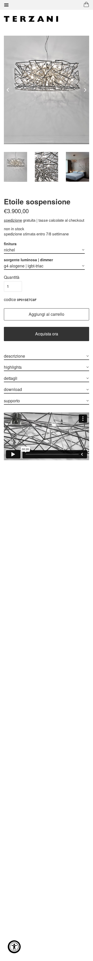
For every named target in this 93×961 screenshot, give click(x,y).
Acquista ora (46, 334)
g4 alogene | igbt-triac (23, 266)
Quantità (11, 277)
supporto (12, 401)
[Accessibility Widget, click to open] (14, 946)
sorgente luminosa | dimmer (28, 260)
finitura (10, 244)
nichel (9, 250)
